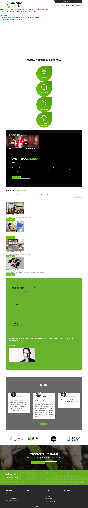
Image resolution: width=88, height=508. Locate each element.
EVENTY (46, 494)
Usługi (72, 5)
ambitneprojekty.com (43, 506)
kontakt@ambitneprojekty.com (66, 1)
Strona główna (60, 5)
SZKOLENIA (47, 496)
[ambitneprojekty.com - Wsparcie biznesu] (14, 5)
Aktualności (77, 481)
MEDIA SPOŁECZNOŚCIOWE (50, 498)
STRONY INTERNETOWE (50, 501)
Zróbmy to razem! (38, 462)
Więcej (10, 219)
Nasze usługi (51, 462)
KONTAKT (78, 5)
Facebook (25, 177)
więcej (77, 196)
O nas (67, 5)
